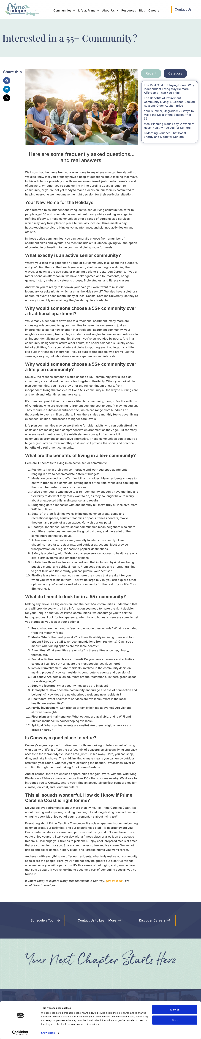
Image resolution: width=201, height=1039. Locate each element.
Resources (128, 10)
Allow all (174, 1009)
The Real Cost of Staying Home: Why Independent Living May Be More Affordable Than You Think (169, 88)
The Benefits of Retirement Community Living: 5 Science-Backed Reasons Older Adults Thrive (169, 101)
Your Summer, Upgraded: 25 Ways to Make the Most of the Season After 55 (169, 114)
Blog (142, 10)
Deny (175, 1020)
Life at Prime (86, 10)
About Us (108, 10)
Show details (48, 1032)
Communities (62, 10)
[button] (6, 80)
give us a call (114, 880)
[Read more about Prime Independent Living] (20, 1032)
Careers (153, 10)
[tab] (151, 73)
